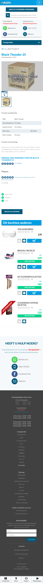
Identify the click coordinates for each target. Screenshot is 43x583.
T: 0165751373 (21, 564)
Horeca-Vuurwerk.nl (21, 513)
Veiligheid (21, 453)
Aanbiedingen (22, 475)
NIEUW (21, 462)
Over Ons (21, 484)
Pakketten (21, 450)
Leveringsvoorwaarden (21, 493)
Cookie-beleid (21, 499)
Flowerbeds (21, 456)
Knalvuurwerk (21, 434)
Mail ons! (21, 558)
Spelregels (21, 496)
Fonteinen (21, 447)
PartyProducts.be (21, 510)
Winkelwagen (37, 581)
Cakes (21, 437)
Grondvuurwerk (21, 441)
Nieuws (21, 487)
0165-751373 (32, 28)
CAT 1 (21, 444)
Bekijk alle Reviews (12, 211)
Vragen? (26, 581)
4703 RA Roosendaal (21, 554)
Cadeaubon (21, 478)
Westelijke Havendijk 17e (21, 550)
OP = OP (21, 459)
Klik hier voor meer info (21, 412)
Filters (16, 581)
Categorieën (6, 581)
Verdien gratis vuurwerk (21, 481)
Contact (21, 490)
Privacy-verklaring (21, 503)
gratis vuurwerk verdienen (21, 9)
